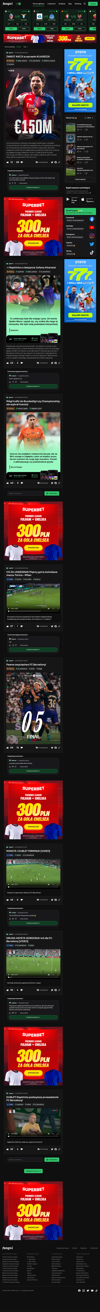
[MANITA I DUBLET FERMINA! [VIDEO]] (33, 872)
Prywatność (94, 1248)
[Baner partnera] (50, 38)
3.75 (45, 24)
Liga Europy (30, 1277)
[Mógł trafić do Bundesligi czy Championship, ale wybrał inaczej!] (33, 438)
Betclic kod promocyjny (9, 1277)
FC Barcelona (80, 1271)
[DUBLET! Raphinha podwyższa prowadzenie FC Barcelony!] (33, 1119)
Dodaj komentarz (32, 187)
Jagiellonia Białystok (58, 1271)
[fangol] (7, 1248)
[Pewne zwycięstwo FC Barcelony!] (33, 702)
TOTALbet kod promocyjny (10, 1282)
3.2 (17, 24)
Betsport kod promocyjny (10, 1261)
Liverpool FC (80, 1261)
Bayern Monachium (82, 1273)
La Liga (29, 1266)
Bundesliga (30, 1268)
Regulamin (83, 1248)
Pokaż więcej (80, 179)
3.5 (26, 24)
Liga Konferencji (32, 1280)
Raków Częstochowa (58, 1277)
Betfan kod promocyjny (9, 1273)
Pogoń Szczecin (57, 1273)
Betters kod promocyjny (10, 1275)
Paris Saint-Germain (82, 1277)
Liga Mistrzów (31, 1275)
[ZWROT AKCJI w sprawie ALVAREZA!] (33, 106)
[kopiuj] (59, 162)
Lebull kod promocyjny (9, 1259)
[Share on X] (52, 162)
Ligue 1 (29, 1273)
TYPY (24, 29)
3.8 (37, 24)
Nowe (19, 47)
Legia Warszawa (57, 1257)
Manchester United (82, 1266)
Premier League (32, 1264)
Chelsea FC (79, 1259)
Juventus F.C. (80, 1280)
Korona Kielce (56, 1282)
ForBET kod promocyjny (9, 1280)
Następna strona (32, 1171)
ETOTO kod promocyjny (9, 1257)
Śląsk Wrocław (56, 1266)
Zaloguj (93, 4)
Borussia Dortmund (82, 1275)
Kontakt (74, 1248)
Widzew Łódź (56, 1275)
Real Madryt (80, 1268)
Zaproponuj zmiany (63, 1248)
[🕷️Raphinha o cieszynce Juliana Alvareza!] (33, 312)
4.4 (82, 24)
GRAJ (11, 29)
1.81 (65, 24)
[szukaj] (84, 4)
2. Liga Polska (31, 1261)
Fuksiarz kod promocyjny (10, 1266)
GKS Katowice (56, 1280)
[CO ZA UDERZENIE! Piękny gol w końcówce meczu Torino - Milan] (33, 595)
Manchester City (81, 1264)
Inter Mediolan (80, 1282)
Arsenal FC (79, 1257)
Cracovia (54, 1268)
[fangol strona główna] (7, 3)
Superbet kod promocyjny (10, 1264)
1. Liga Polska (31, 1259)
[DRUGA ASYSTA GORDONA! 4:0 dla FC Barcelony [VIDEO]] (33, 960)
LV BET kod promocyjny (9, 1268)
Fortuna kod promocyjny (10, 1271)
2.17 (9, 24)
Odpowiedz (23, 183)
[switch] (18, 3)
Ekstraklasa (30, 1257)
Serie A (29, 1271)
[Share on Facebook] (55, 162)
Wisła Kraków (56, 1259)
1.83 (53, 24)
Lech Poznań (56, 1261)
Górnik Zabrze (56, 1264)
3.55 (73, 24)
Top (24, 47)
